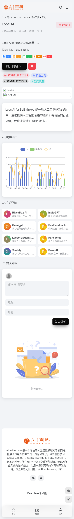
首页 (6, 17)
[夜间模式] (68, 499)
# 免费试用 (38, 81)
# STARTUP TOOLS (15, 81)
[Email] (41, 478)
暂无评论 (12, 263)
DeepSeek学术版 (37, 493)
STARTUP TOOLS (20, 17)
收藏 (66, 25)
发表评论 (60, 322)
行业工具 (35, 17)
